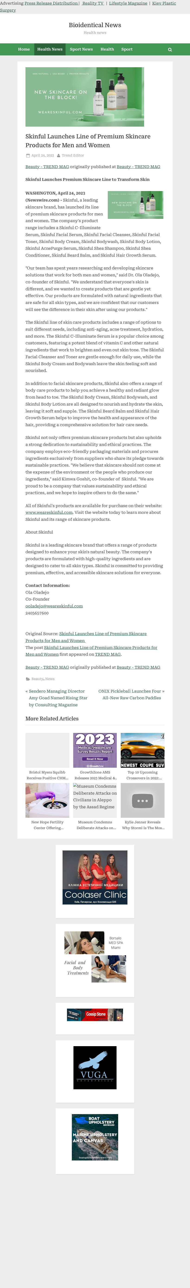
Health (107, 49)
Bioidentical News (95, 25)
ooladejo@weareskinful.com (54, 606)
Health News (50, 49)
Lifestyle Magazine (128, 3)
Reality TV (93, 3)
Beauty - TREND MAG (47, 166)
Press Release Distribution (52, 3)
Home (24, 49)
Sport (127, 49)
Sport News (81, 49)
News (49, 679)
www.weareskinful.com (49, 512)
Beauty (37, 679)
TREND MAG (108, 654)
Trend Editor (73, 155)
